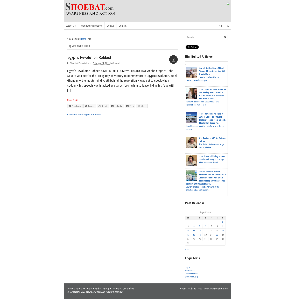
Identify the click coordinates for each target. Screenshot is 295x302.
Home (83, 38)
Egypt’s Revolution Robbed (89, 57)
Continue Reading (77, 114)
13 (206, 230)
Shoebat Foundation (79, 63)
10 (188, 230)
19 (200, 235)
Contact (123, 25)
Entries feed (190, 270)
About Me (71, 25)
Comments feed (191, 274)
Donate (110, 25)
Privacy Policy (74, 288)
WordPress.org (191, 277)
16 (223, 230)
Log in (187, 267)
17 (188, 235)
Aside (173, 59)
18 (194, 235)
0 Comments (94, 114)
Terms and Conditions (122, 288)
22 (217, 235)
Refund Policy (101, 288)
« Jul (187, 249)
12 (200, 230)
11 (194, 230)
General (116, 63)
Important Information (91, 25)
